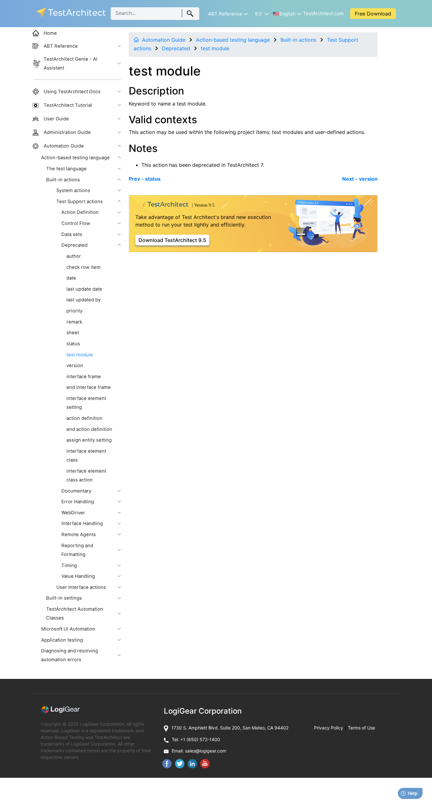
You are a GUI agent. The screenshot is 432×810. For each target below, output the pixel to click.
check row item (83, 267)
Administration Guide (67, 132)
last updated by (83, 300)
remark (74, 322)
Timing (69, 565)
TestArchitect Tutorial (68, 105)
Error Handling (77, 502)
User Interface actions (81, 587)
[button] (227, 13)
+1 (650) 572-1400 (200, 739)
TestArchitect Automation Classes (74, 613)
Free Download (373, 13)
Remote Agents (78, 534)
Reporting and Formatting (77, 550)
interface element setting (86, 403)
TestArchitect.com (323, 13)
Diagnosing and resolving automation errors (69, 655)
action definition (84, 418)
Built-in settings (64, 598)
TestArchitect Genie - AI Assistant (70, 63)
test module (215, 48)
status (73, 344)
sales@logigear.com (205, 750)
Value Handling (78, 576)
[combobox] (155, 13)
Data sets (71, 234)
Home (50, 33)
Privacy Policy (328, 727)
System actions (73, 190)
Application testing (62, 640)
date (71, 278)
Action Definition (80, 212)
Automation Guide (163, 40)
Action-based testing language (233, 40)
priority (74, 311)
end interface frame (88, 387)
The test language (66, 169)
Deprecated (176, 48)
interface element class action (86, 475)
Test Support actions (79, 201)
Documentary (76, 491)
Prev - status (145, 179)
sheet (72, 332)
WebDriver (73, 513)
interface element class (86, 455)
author (73, 256)
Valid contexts (163, 119)
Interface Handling (82, 523)
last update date (84, 289)
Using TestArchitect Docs (72, 91)
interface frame (83, 376)
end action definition (89, 429)
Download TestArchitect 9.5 (172, 240)
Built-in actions (298, 40)
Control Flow (75, 223)
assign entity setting (89, 440)
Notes (143, 148)
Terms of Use (361, 727)
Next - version (360, 179)
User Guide (56, 119)
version (74, 365)
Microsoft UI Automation (68, 629)
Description (156, 91)
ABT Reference (61, 46)
